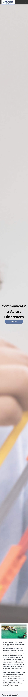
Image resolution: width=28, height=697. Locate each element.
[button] (26, 2)
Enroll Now (14, 321)
